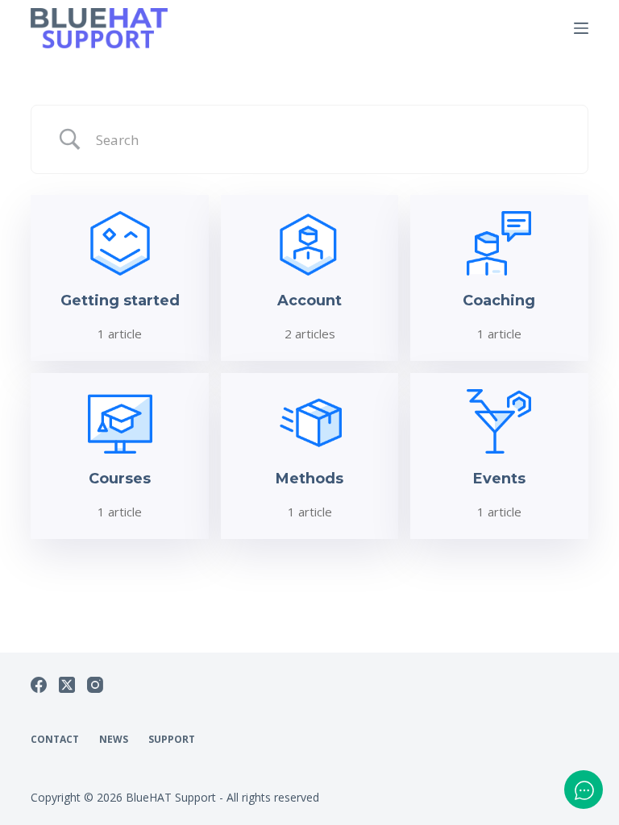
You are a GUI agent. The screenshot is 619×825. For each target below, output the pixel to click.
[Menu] (581, 28)
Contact (55, 739)
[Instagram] (95, 685)
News (113, 739)
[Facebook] (39, 685)
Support (171, 739)
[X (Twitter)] (67, 685)
